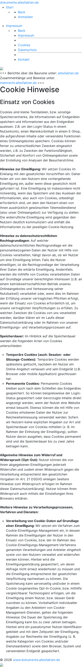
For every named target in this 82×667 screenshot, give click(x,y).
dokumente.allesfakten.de (19, 2)
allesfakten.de (68, 73)
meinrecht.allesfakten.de (18, 83)
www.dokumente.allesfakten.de (36, 660)
